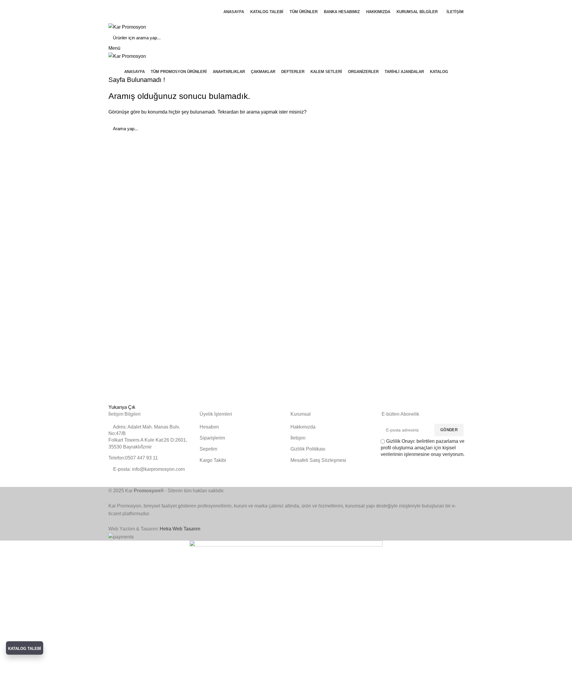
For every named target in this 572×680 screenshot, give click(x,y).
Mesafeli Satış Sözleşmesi (318, 460)
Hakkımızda (302, 426)
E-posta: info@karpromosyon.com (148, 469)
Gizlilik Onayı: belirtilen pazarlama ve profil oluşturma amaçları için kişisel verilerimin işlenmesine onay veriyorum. (422, 448)
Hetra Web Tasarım (180, 528)
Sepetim (208, 448)
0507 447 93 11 (319, 18)
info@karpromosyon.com (139, 3)
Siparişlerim (212, 437)
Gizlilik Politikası (307, 448)
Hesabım (209, 426)
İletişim (297, 437)
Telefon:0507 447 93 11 (133, 457)
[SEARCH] (455, 37)
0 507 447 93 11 (191, 3)
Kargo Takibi (213, 460)
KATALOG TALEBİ (24, 648)
